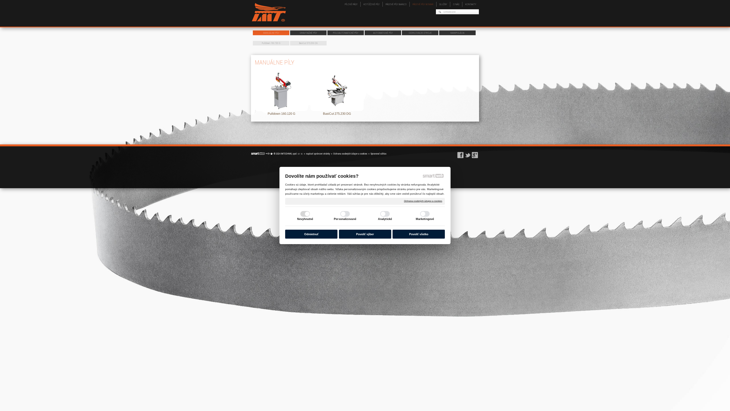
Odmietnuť (311, 234)
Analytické (385, 219)
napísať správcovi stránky (318, 153)
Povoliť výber (365, 234)
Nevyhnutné (305, 219)
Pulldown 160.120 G (281, 113)
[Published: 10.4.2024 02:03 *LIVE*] (267, 153)
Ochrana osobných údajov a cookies (423, 201)
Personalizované (345, 219)
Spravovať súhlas (378, 153)
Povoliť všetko (418, 234)
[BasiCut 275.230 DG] (337, 91)
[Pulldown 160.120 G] (281, 91)
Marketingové (425, 219)
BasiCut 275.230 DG (337, 113)
